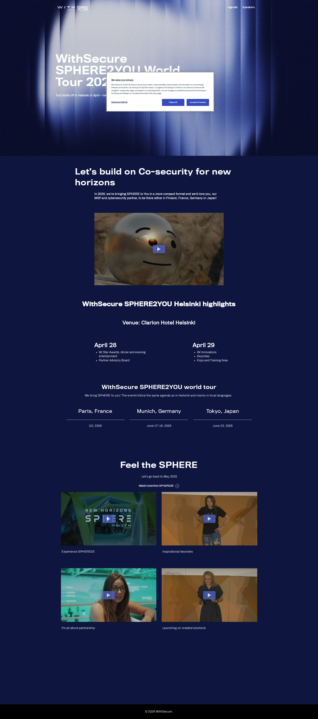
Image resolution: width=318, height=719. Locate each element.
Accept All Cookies (198, 102)
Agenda (233, 7)
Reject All (173, 102)
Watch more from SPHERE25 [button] (156, 485)
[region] (160, 92)
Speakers (248, 7)
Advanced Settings (119, 102)
